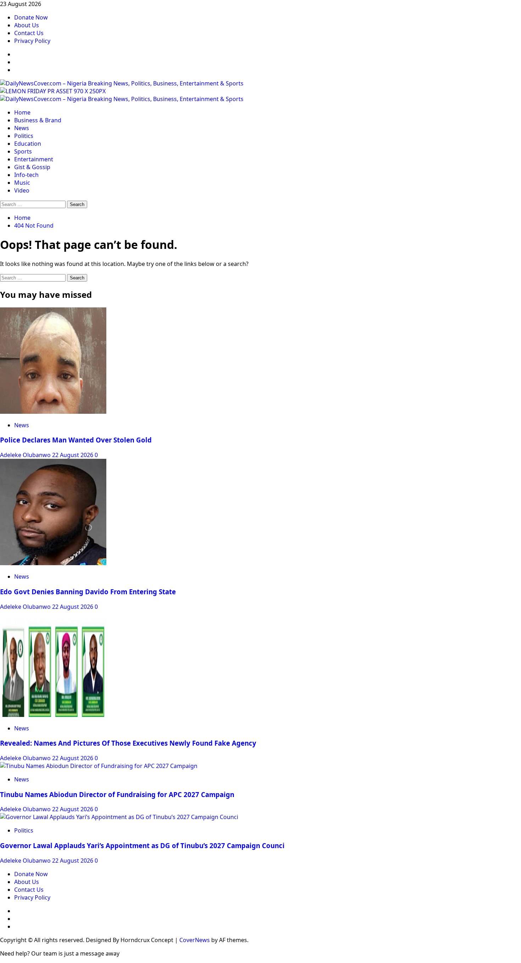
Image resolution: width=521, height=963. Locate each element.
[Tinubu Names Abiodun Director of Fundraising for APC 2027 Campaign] (98, 766)
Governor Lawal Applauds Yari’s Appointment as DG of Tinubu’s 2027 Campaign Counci (142, 845)
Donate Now (31, 17)
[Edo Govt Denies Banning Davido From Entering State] (53, 563)
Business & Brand (37, 120)
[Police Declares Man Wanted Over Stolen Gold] (53, 412)
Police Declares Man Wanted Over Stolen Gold (76, 439)
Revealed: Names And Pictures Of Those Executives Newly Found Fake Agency (128, 743)
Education (27, 143)
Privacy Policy (32, 41)
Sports (23, 151)
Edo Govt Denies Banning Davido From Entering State (88, 591)
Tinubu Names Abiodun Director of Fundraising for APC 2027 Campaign (117, 794)
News (21, 128)
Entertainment (33, 159)
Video (21, 190)
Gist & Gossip (32, 167)
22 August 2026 (73, 455)
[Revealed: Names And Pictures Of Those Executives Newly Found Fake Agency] (53, 715)
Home (22, 112)
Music (22, 183)
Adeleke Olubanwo (26, 455)
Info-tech (26, 175)
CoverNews (194, 940)
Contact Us (29, 33)
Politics (23, 136)
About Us (26, 25)
